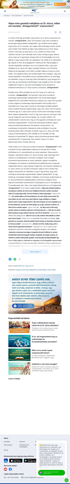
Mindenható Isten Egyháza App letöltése (19, 456)
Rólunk (6, 450)
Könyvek (22, 441)
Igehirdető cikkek (28, 15)
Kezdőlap (6, 15)
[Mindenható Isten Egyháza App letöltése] (6, 460)
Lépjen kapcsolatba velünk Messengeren (50, 472)
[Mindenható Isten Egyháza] (35, 11)
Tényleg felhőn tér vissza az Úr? (23, 266)
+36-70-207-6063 (13, 477)
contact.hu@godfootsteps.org (33, 477)
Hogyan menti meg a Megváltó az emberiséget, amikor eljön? (36, 270)
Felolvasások (8, 445)
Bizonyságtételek (16, 15)
